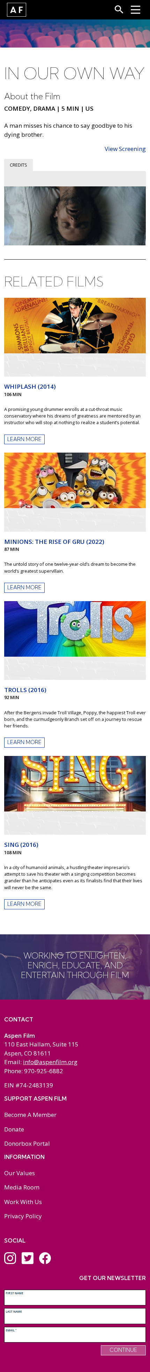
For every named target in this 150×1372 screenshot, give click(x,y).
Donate (14, 1129)
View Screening (125, 149)
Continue (123, 1350)
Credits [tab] (18, 165)
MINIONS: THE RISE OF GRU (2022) (54, 542)
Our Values (19, 1173)
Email (11, 1330)
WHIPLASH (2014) (30, 386)
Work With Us (23, 1202)
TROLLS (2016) (25, 690)
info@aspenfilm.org (50, 1062)
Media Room (21, 1187)
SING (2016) (21, 845)
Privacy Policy (23, 1216)
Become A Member (30, 1115)
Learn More (24, 439)
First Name (14, 1293)
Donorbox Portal (27, 1143)
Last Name (14, 1311)
